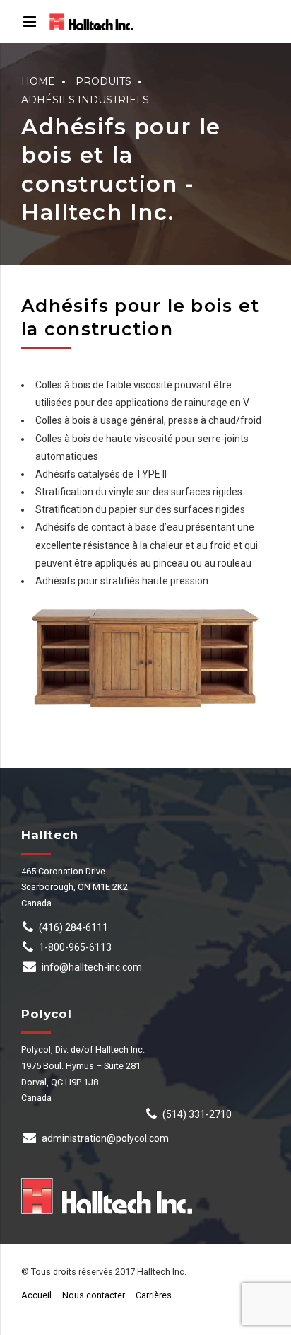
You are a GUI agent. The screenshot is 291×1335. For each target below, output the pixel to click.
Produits (103, 81)
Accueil (36, 1295)
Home (38, 81)
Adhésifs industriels (85, 99)
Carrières (154, 1295)
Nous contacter (93, 1295)
